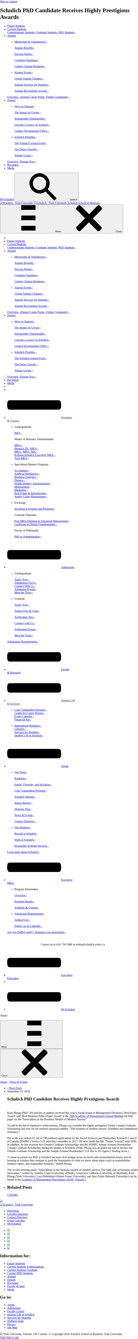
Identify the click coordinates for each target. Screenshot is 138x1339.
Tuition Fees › (22, 919)
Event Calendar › (24, 716)
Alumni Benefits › (24, 47)
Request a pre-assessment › (50, 932)
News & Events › (24, 815)
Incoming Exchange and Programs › (34, 508)
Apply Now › (22, 579)
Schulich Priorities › (25, 137)
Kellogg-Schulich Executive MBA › (34, 455)
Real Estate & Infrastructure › (30, 493)
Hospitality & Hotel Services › (31, 845)
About (64, 766)
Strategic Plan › (23, 809)
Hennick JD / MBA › (26, 448)
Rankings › (20, 778)
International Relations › (28, 725)
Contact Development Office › (31, 130)
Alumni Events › (23, 72)
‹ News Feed (14, 1088)
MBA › (18, 445)
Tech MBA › (21, 458)
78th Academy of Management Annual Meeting (96, 1116)
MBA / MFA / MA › (25, 451)
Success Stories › (23, 54)
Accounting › (21, 470)
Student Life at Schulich (20, 1314)
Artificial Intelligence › (27, 473)
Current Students (16, 29)
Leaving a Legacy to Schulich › (32, 124)
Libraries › (20, 728)
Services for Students (19, 1317)
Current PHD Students (20, 1273)
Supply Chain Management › (30, 496)
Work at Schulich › (25, 839)
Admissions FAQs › (25, 582)
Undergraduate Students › (21, 32)
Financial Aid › (22, 719)
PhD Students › (67, 32)
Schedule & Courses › (26, 907)
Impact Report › (23, 802)
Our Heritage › (22, 827)
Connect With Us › (25, 586)
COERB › (13, 1194)
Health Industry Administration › (32, 483)
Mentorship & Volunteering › (30, 41)
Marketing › (21, 490)
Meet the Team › (23, 592)
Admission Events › (25, 589)
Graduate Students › (47, 32)
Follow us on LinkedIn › (28, 926)
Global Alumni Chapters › (29, 78)
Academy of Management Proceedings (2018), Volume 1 (53, 1179)
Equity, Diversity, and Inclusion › (33, 784)
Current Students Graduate (22, 1270)
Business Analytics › (25, 477)
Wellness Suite (15, 1321)
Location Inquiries (17, 1214)
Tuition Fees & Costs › (27, 610)
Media (10, 168)
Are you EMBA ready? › (21, 932)
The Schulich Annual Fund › (30, 143)
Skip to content (8, 1)
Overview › (13, 97)
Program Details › (24, 901)
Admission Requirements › (29, 913)
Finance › (19, 480)
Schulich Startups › (25, 796)
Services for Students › (27, 732)
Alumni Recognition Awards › (31, 90)
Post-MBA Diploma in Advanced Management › (41, 521)
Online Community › (58, 97)
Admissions (67, 567)
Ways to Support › (24, 106)
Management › (22, 486)
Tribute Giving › (23, 155)
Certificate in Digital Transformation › (35, 524)
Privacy (11, 1324)
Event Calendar (16, 1220)
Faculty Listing (15, 1311)
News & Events (18, 1081)
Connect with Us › (24, 623)
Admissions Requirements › (22, 641)
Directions (13, 1210)
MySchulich (7, 199)
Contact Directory (17, 1217)
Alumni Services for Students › (31, 84)
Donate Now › (28, 161)
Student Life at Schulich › (28, 735)
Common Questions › (26, 60)
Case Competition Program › (30, 709)
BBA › (18, 433)
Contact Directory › (25, 821)
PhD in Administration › (28, 536)
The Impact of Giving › (27, 112)
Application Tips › (24, 617)
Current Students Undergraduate (25, 1266)
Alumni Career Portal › (33, 97)
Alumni (11, 35)
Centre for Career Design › (29, 713)
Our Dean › (20, 772)
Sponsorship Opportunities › (30, 118)
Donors (11, 100)
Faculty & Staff (16, 1286)
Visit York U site (9, 1337)
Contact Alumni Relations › (29, 66)
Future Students (16, 25)
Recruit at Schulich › (26, 833)
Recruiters (13, 164)
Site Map (12, 1327)
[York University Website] (16, 1204)
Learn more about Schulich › (23, 852)
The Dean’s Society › (26, 149)
